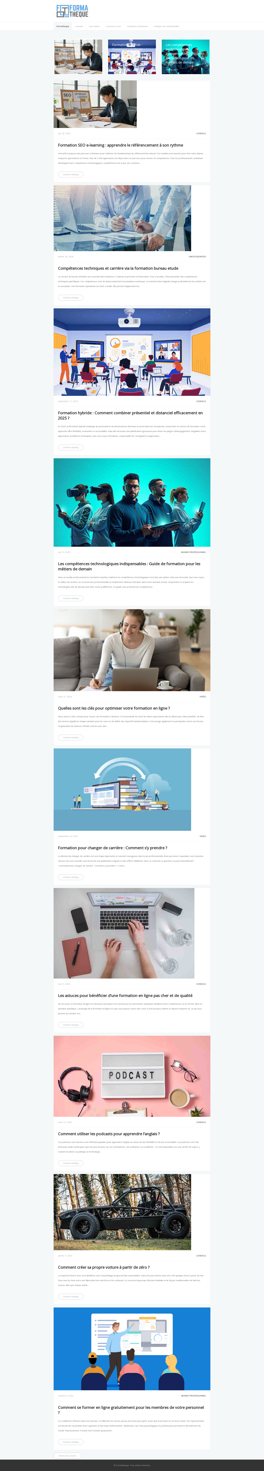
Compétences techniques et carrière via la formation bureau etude (118, 268)
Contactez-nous (113, 26)
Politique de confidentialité (166, 26)
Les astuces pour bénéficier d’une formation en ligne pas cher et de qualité (125, 995)
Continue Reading (71, 174)
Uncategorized (197, 256)
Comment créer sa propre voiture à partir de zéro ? (104, 1267)
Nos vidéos (94, 26)
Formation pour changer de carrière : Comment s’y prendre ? (112, 847)
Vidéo (203, 696)
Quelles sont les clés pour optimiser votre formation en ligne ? (114, 708)
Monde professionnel (193, 552)
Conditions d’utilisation (137, 26)
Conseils (79, 26)
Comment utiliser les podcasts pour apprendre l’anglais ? (109, 1133)
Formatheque (62, 26)
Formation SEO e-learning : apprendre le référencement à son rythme (120, 145)
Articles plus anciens (67, 1455)
